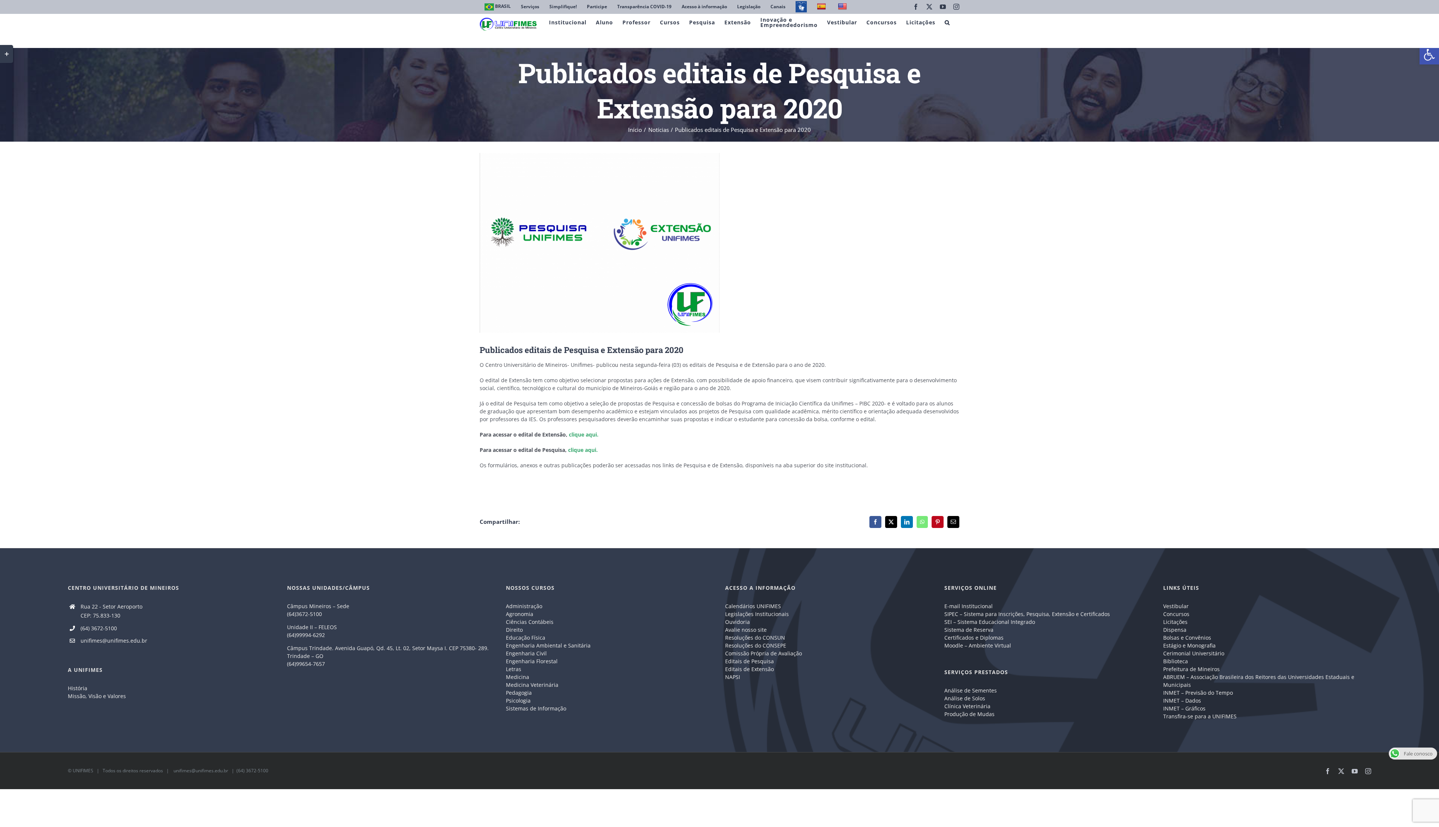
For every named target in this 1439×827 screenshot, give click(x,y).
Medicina (517, 676)
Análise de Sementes (970, 690)
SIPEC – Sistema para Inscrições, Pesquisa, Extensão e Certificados (1027, 614)
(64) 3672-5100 (99, 628)
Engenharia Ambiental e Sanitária (548, 645)
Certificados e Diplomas (974, 637)
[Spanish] (822, 7)
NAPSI (733, 676)
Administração (524, 606)
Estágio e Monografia (1189, 645)
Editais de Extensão (749, 669)
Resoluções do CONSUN (755, 637)
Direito (514, 629)
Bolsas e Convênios (1187, 637)
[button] (1429, 54)
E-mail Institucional (968, 606)
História (77, 688)
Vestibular (1176, 606)
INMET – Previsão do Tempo (1198, 692)
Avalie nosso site (746, 629)
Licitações (1175, 621)
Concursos (1176, 614)
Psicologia (518, 700)
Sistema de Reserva (968, 629)
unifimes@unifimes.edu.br (114, 640)
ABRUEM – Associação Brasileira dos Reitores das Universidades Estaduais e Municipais (1258, 680)
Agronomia (519, 614)
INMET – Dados (1182, 700)
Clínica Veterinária (967, 706)
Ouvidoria (737, 621)
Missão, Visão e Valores (97, 696)
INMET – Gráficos (1184, 708)
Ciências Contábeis (529, 621)
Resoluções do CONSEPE (755, 645)
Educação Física (525, 637)
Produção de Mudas (969, 714)
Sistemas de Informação (536, 708)
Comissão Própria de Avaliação (763, 653)
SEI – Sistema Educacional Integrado (989, 621)
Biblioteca (1175, 661)
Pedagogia (519, 692)
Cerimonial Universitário (1193, 653)
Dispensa (1174, 629)
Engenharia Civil (526, 653)
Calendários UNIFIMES (753, 606)
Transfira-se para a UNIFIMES (1200, 716)
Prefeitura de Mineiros (1191, 669)
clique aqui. (583, 434)
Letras (513, 669)
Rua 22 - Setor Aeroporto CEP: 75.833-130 (111, 611)
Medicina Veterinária (532, 684)
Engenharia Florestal (532, 661)
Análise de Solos (964, 698)
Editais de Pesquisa (749, 661)
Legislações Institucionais (757, 614)
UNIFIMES (83, 770)
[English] (843, 7)
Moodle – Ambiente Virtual (977, 645)
